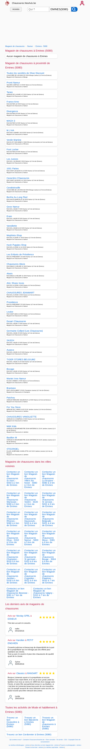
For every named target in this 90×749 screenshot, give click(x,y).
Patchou (11, 398)
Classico (20, 673)
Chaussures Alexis (16, 264)
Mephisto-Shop (14, 235)
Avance (10, 350)
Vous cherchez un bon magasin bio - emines (45, 745)
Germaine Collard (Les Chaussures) (25, 331)
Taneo (10, 92)
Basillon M (12, 437)
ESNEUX (12, 619)
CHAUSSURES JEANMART (20, 293)
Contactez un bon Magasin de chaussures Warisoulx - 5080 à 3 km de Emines (13, 499)
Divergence (12, 111)
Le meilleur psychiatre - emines (54, 747)
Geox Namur (13, 207)
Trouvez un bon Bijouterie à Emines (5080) (31, 720)
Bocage (10, 369)
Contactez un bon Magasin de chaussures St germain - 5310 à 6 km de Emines (31, 557)
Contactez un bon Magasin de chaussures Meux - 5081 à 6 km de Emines (49, 538)
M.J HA (10, 130)
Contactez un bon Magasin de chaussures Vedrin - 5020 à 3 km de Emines (31, 499)
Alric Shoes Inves (15, 283)
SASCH (10, 340)
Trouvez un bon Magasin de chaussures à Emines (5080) (49, 723)
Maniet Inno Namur (16, 378)
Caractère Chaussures (18, 178)
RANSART (32, 673)
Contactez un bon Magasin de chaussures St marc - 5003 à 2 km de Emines (13, 478)
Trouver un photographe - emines (70, 745)
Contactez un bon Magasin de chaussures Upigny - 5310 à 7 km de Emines (43, 593)
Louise (10, 312)
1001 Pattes (13, 168)
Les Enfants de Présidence (20, 254)
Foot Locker (13, 149)
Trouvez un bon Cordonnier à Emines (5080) (29, 734)
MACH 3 (11, 121)
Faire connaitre (50, 739)
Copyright (71, 739)
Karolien (20, 640)
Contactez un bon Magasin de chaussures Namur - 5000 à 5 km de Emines (31, 538)
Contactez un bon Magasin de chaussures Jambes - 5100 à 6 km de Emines (13, 576)
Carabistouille (13, 188)
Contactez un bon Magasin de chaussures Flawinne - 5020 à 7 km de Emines (49, 576)
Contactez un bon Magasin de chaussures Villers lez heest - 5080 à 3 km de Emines (31, 479)
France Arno (13, 102)
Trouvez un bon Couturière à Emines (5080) (13, 722)
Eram (9, 216)
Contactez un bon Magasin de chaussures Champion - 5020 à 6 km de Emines (13, 557)
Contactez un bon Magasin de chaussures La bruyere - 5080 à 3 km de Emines (49, 478)
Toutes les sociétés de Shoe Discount (25, 73)
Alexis (10, 273)
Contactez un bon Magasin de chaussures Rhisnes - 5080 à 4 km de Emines (13, 519)
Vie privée (59, 739)
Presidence (12, 302)
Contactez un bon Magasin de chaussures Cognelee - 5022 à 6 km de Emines (31, 576)
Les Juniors (12, 159)
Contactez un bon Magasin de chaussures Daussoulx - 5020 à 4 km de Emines (31, 519)
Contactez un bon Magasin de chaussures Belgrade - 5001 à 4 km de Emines (49, 519)
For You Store (14, 407)
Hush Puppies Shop (16, 245)
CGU (65, 739)
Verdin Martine (14, 140)
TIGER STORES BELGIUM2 (21, 359)
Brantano (11, 388)
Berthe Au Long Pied (17, 197)
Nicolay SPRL (23, 616)
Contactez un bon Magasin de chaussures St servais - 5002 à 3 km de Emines (49, 499)
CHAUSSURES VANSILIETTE (22, 417)
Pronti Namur (13, 83)
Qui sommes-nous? (16, 739)
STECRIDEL (13, 449)
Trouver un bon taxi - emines (34, 747)
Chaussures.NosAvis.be (24, 3)
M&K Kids (11, 426)
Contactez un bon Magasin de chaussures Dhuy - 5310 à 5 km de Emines (13, 538)
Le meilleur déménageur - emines (19, 745)
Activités (16, 9)
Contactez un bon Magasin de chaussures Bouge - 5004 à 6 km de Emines (49, 557)
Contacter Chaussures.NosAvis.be (34, 739)
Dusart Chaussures (16, 321)
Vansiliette (12, 226)
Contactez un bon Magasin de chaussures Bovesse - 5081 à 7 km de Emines (18, 593)
